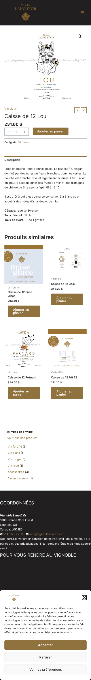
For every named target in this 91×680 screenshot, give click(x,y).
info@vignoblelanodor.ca (45, 534)
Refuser (45, 657)
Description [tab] (12, 160)
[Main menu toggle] (82, 12)
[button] (84, 597)
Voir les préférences (45, 669)
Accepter (45, 645)
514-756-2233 (13, 534)
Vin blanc (10, 108)
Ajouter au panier (50, 131)
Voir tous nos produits (22, 438)
